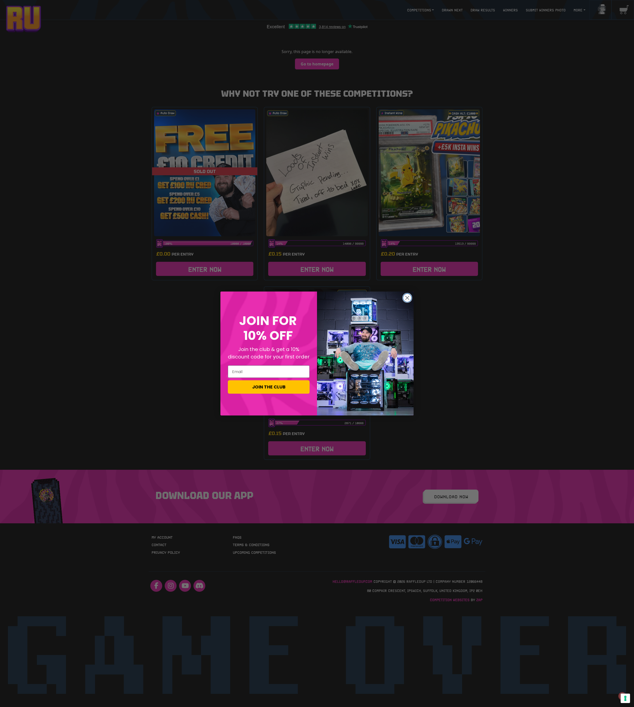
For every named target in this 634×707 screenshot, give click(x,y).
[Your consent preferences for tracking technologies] (625, 698)
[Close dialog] (407, 298)
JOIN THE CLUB (269, 387)
